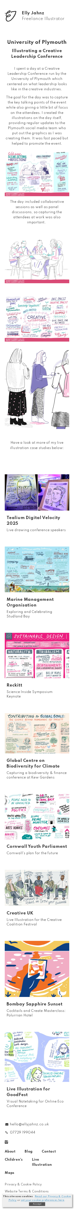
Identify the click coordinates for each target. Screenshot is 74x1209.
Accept (37, 1204)
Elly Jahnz (43, 16)
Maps (9, 1173)
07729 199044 (22, 1132)
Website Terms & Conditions (27, 1191)
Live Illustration (42, 1162)
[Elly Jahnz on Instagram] (9, 1142)
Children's (14, 1159)
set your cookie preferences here (42, 1200)
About (10, 1151)
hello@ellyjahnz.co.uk (29, 1124)
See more (37, 507)
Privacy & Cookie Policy (23, 1184)
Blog (29, 1151)
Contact (49, 1151)
